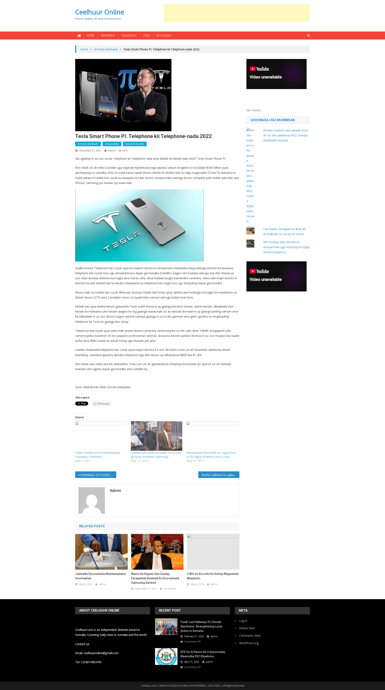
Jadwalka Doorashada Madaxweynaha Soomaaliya (100, 576)
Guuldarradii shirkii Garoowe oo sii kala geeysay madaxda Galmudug (156, 455)
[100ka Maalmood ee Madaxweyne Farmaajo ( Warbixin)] (101, 436)
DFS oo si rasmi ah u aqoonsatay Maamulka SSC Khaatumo (202, 654)
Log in (243, 621)
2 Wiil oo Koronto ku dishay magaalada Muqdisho (213, 576)
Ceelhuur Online (99, 12)
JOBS (146, 35)
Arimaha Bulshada (88, 144)
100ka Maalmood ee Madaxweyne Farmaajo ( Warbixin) (97, 455)
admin (112, 150)
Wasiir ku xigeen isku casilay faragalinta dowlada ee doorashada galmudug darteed (155, 578)
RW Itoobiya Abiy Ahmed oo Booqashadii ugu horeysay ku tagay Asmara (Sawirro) (286, 247)
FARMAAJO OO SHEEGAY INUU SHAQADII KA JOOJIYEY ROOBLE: (98, 475)
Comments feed (249, 635)
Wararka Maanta (135, 144)
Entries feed (247, 628)
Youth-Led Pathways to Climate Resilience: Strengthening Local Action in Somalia (201, 626)
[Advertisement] (237, 13)
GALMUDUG (128, 35)
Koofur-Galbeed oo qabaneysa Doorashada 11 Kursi (220, 475)
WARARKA (108, 35)
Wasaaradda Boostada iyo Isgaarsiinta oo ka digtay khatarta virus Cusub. (211, 455)
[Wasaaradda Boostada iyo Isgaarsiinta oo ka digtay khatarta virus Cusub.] (212, 436)
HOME (91, 35)
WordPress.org (248, 643)
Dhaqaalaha (112, 144)
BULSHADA (164, 35)
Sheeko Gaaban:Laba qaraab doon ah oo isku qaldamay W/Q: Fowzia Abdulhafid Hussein (285, 135)
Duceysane (169, 588)
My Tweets (253, 110)
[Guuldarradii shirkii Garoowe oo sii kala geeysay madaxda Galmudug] (156, 436)
